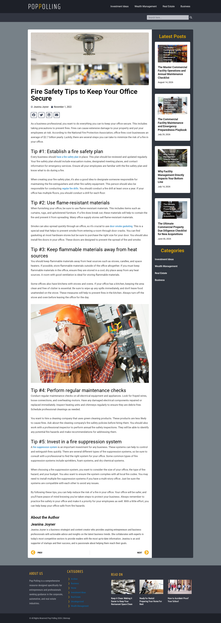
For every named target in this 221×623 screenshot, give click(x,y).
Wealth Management (146, 6)
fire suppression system (45, 447)
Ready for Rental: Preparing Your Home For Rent (151, 601)
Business (185, 6)
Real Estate (169, 6)
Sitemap (66, 618)
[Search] (191, 17)
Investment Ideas (119, 6)
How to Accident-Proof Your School (178, 600)
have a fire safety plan (67, 156)
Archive (74, 579)
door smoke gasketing (121, 226)
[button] (34, 115)
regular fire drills (70, 188)
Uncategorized (77, 601)
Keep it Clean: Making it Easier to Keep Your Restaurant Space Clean (121, 601)
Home (73, 588)
